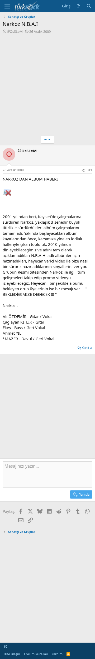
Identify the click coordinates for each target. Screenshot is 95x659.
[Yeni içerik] (78, 6)
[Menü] (7, 6)
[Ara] (89, 6)
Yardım (57, 654)
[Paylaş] (83, 170)
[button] (5, 646)
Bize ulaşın (12, 654)
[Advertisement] (47, 84)
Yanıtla (87, 347)
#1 (90, 170)
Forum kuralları (36, 654)
